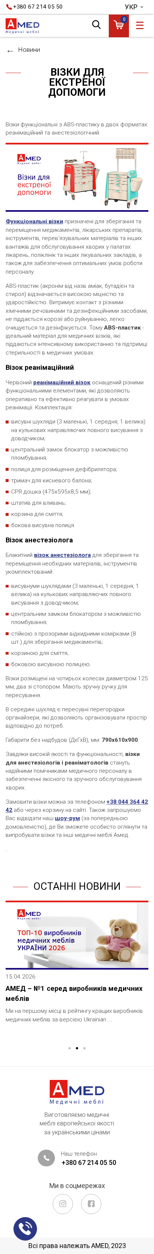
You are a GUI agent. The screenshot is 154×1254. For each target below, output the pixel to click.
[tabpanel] (77, 968)
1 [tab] (69, 1048)
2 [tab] (77, 1048)
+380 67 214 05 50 (38, 6)
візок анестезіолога (62, 555)
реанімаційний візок (61, 382)
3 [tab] (84, 1048)
